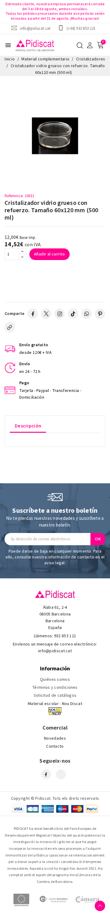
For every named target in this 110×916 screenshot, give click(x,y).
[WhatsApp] (86, 314)
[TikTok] (73, 314)
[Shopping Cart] (100, 45)
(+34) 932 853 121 (81, 28)
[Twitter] (46, 314)
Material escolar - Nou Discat (55, 704)
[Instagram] (59, 314)
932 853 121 (65, 636)
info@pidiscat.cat (35, 28)
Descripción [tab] (28, 426)
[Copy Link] (10, 327)
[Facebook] (33, 314)
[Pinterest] (100, 314)
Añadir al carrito (49, 254)
